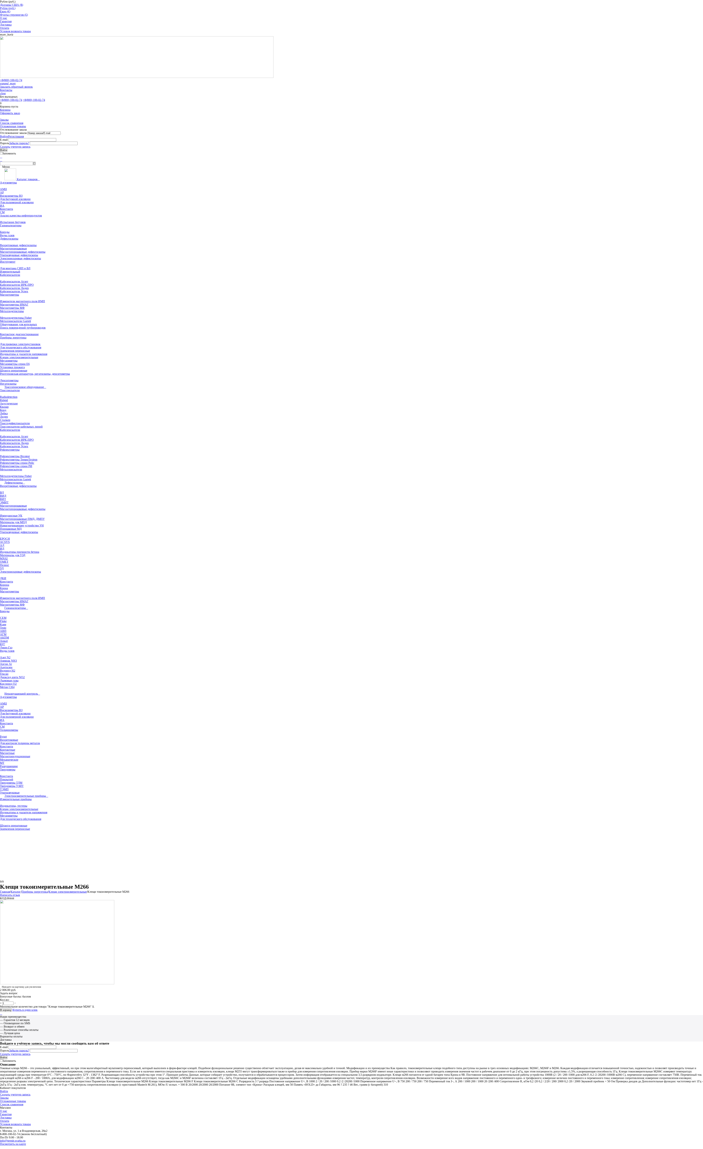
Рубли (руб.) (7, 8)
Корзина (5, 109)
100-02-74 (11, 80)
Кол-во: (4, 999)
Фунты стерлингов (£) (14, 14)
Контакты (6, 90)
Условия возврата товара (15, 31)
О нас (3, 18)
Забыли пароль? (19, 143)
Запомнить (9, 153)
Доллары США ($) (11, 4)
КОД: (3, 898)
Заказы (4, 119)
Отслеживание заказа (13, 132)
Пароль (4, 143)
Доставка (6, 24)
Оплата (4, 27)
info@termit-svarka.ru (12, 1140)
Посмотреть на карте (13, 1144)
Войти (4, 136)
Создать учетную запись (15, 146)
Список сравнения (11, 123)
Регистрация (16, 136)
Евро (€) (5, 11)
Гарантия (6, 21)
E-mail (4, 139)
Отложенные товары (13, 126)
